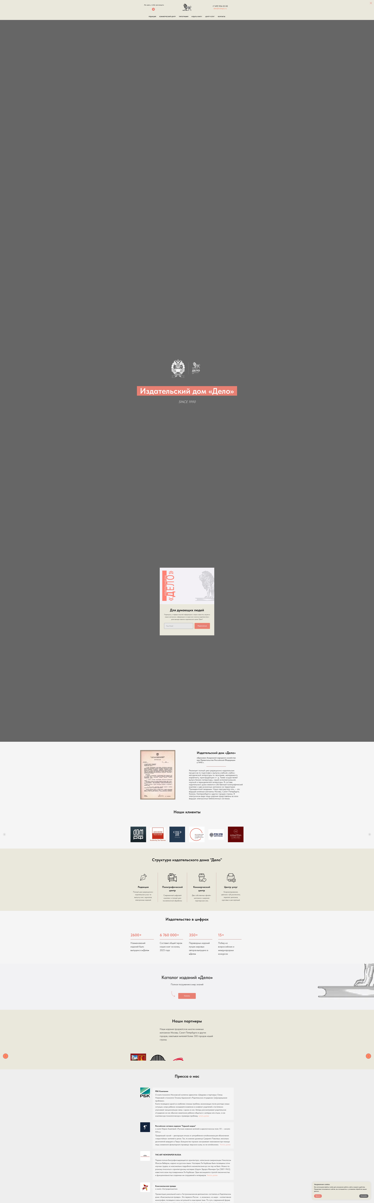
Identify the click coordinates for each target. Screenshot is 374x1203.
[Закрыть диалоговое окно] (371, 3)
